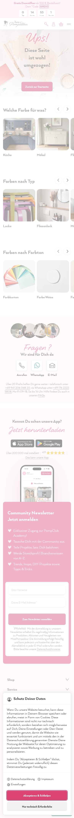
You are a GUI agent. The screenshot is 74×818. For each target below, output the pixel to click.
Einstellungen (18, 784)
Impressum (47, 779)
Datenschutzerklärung (23, 779)
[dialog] (37, 409)
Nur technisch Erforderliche (37, 806)
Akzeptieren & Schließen (37, 795)
